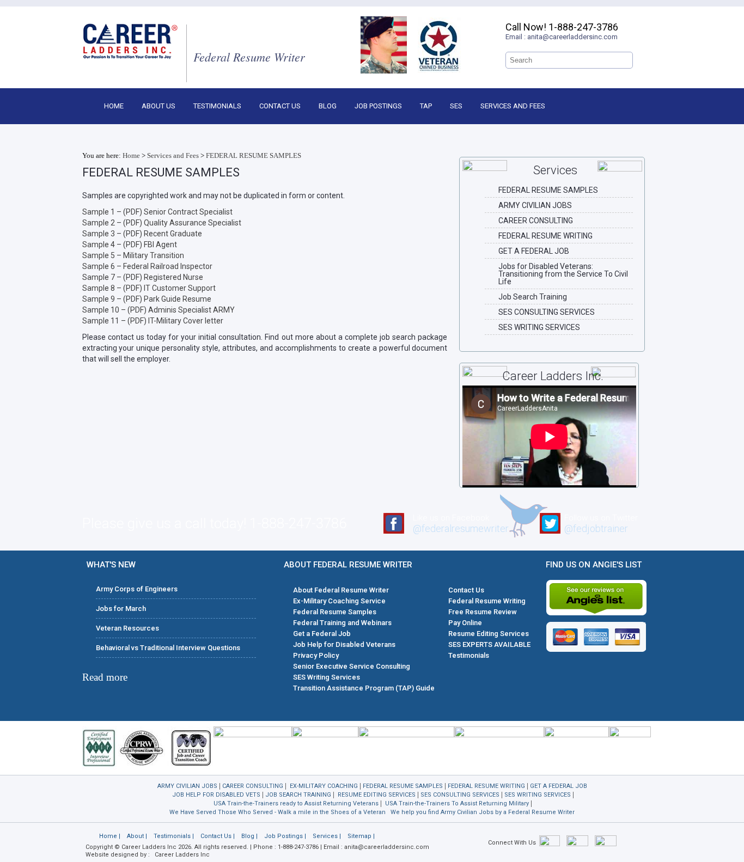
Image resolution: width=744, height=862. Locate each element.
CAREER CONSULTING (535, 220)
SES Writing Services (326, 677)
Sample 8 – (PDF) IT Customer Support (149, 288)
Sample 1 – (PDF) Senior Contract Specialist (157, 211)
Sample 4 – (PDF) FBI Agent (129, 244)
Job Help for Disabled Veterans (344, 644)
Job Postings (378, 106)
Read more (104, 677)
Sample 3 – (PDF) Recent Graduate (142, 233)
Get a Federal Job (322, 633)
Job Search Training (532, 296)
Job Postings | (285, 836)
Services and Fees (512, 106)
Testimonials (217, 106)
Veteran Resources (127, 628)
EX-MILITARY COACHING (324, 786)
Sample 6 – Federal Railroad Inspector (147, 266)
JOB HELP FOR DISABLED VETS (216, 794)
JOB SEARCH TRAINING (298, 794)
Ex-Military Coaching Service (339, 601)
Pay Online (465, 623)
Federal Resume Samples (334, 612)
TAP (426, 106)
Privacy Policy (316, 655)
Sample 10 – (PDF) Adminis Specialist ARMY (158, 309)
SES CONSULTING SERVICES (546, 312)
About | (137, 836)
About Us (158, 106)
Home (114, 106)
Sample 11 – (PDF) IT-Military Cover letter (152, 320)
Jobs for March (121, 608)
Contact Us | (217, 836)
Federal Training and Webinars (342, 623)
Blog (328, 106)
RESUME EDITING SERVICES (377, 794)
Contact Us (280, 106)
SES (456, 106)
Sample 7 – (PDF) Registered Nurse (142, 277)
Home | (109, 836)
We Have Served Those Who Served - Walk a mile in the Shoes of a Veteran (277, 812)
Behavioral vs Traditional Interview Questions (168, 648)
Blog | (249, 836)
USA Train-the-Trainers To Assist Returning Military (457, 803)
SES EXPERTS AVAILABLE (489, 644)
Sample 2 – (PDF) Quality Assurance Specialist (161, 222)
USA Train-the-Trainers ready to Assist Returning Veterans (296, 803)
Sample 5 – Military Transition (133, 255)
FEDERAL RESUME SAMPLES (253, 155)
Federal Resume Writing (487, 601)
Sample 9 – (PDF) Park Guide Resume (146, 299)
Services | (327, 836)
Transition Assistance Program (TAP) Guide (364, 688)
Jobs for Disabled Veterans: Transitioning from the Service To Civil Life (563, 274)
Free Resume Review (482, 612)
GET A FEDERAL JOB (533, 251)
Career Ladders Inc (182, 854)
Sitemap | (361, 836)
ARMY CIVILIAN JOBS (535, 205)
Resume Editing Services (488, 633)
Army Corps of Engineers (137, 589)
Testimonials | (174, 836)
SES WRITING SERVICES (539, 327)
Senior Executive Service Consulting (351, 666)
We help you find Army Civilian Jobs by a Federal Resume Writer (483, 812)
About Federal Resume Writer (341, 590)
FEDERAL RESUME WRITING (545, 235)
